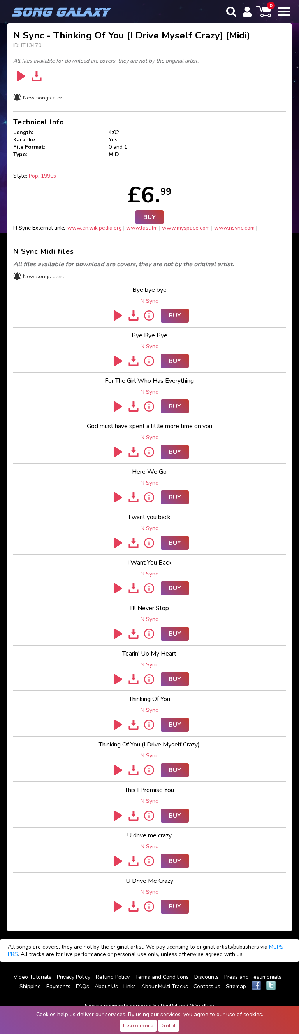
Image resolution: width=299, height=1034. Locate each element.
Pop (33, 176)
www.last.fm (142, 228)
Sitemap (236, 986)
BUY (149, 217)
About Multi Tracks (164, 986)
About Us (106, 986)
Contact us (206, 986)
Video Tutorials (32, 977)
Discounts (206, 977)
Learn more (138, 1025)
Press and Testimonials (252, 977)
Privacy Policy (73, 977)
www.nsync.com (234, 228)
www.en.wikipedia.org (94, 228)
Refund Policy (113, 977)
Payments (58, 986)
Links (129, 986)
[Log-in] (247, 11)
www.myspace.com (186, 228)
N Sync (149, 301)
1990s (48, 176)
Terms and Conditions (162, 977)
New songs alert (43, 97)
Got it (168, 1025)
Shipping (30, 986)
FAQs (82, 986)
